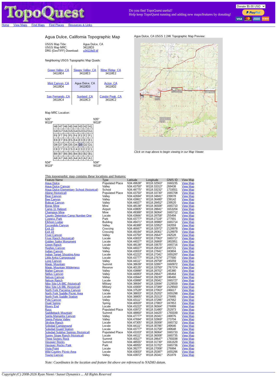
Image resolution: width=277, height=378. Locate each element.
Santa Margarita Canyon (60, 316)
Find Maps (38, 25)
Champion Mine (54, 212)
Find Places (56, 25)
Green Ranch (53, 244)
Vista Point (52, 348)
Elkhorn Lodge (54, 222)
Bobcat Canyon (54, 202)
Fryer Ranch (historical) (59, 238)
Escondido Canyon (57, 225)
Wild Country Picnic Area (60, 351)
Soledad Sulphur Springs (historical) (67, 332)
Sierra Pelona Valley (57, 319)
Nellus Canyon (54, 274)
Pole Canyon (53, 299)
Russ (48, 309)
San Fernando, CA (58, 96)
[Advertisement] (19, 99)
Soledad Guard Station (59, 329)
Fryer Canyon (53, 235)
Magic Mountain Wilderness (62, 267)
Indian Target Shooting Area (62, 254)
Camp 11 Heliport (55, 209)
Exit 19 (49, 231)
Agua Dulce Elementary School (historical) (71, 189)
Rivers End (52, 306)
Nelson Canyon (54, 277)
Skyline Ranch (54, 322)
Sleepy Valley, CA (85, 70)
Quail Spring (52, 303)
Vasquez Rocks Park (58, 345)
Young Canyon (54, 355)
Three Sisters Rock (57, 338)
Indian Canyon (54, 251)
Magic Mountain (55, 264)
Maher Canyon (54, 270)
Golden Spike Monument (60, 241)
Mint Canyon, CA (58, 83)
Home (5, 25)
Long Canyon (53, 261)
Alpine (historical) (56, 193)
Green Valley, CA (58, 70)
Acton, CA (110, 83)
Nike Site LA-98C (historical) (63, 283)
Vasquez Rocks (55, 342)
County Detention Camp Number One (68, 215)
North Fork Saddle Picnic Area (64, 293)
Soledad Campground (58, 325)
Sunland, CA (85, 96)
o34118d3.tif (90, 50)
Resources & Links (80, 25)
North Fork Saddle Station (61, 296)
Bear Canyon (53, 196)
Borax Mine (52, 205)
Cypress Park (53, 218)
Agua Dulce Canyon (57, 186)
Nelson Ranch (54, 280)
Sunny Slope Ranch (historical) (64, 335)
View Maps (20, 25)
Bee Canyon (52, 199)
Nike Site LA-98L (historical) (62, 287)
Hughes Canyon (55, 248)
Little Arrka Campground (60, 257)
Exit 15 (49, 228)
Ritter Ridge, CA (111, 70)
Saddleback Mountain (58, 312)
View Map (188, 183)
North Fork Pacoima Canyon (63, 290)
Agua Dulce (52, 183)
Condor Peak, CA (111, 96)
